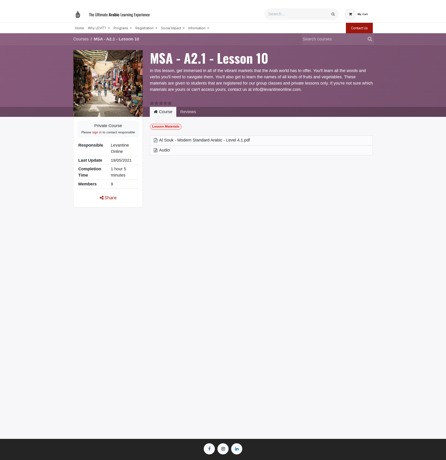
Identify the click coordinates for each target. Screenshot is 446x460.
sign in (97, 132)
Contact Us (359, 28)
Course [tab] (165, 111)
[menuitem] (79, 28)
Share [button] (110, 197)
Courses (81, 39)
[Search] (333, 14)
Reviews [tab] (188, 111)
